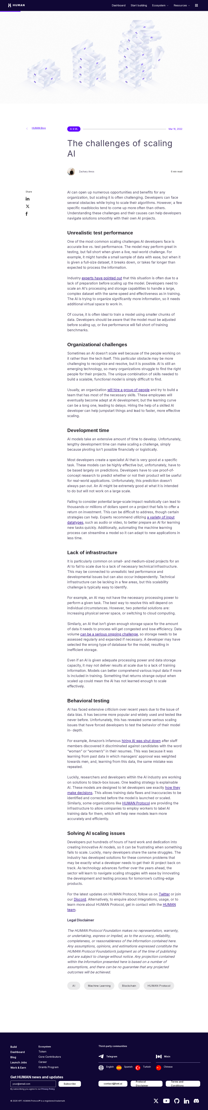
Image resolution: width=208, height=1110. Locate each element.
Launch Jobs (18, 1062)
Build (13, 1046)
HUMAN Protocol (136, 803)
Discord (80, 899)
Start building (139, 5)
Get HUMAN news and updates (36, 1077)
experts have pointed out (102, 278)
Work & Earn (18, 1067)
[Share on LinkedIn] (27, 199)
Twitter (164, 894)
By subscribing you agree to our (32, 1089)
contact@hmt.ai (113, 1083)
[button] (160, 5)
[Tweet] (28, 206)
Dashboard (118, 5)
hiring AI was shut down (141, 741)
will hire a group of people (128, 390)
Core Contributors (50, 1056)
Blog (13, 1057)
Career (43, 1062)
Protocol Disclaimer (142, 1084)
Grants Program (48, 1067)
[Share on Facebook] (27, 214)
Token (42, 1051)
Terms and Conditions (177, 1084)
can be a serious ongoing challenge (109, 634)
